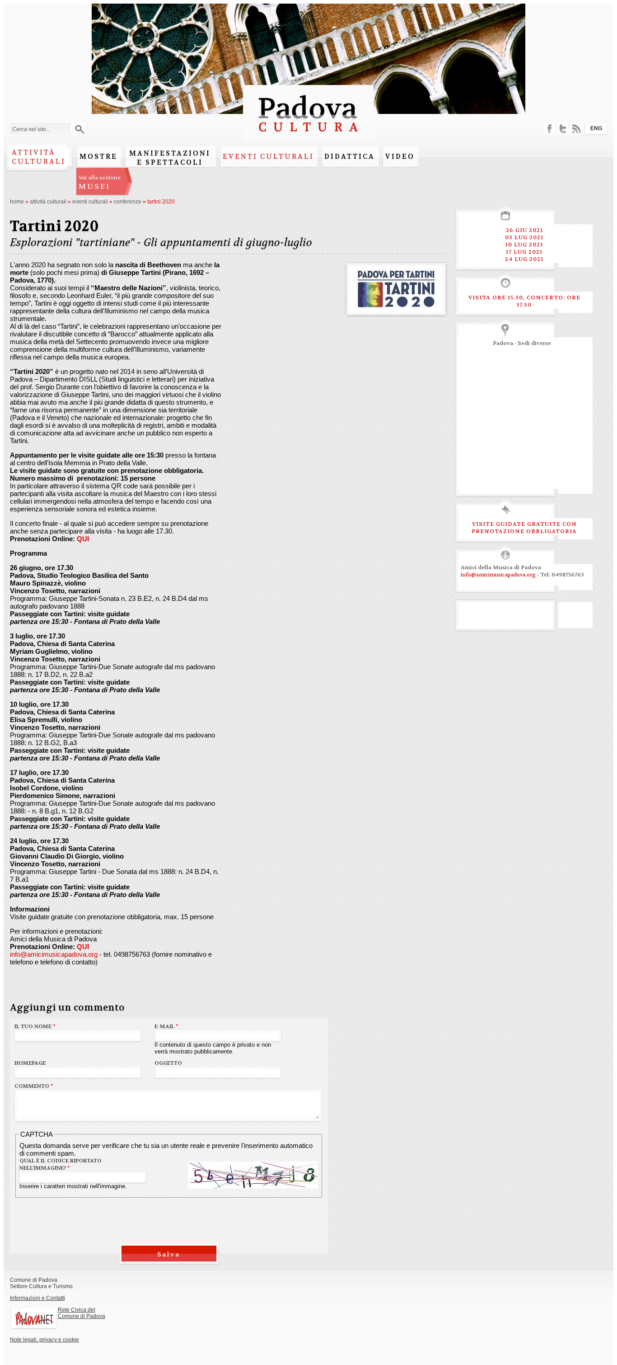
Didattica (349, 156)
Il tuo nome (35, 1026)
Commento (33, 1086)
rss (576, 128)
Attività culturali (38, 157)
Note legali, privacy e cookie (44, 1340)
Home (17, 201)
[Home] (308, 136)
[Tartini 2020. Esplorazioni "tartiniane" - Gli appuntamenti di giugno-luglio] (396, 309)
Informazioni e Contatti (37, 1298)
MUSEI (100, 182)
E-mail (166, 1026)
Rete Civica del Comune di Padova (81, 1313)
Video (400, 156)
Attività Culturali (48, 201)
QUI (83, 539)
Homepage (30, 1063)
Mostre (98, 156)
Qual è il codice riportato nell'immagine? (60, 1164)
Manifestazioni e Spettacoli (169, 158)
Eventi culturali (268, 156)
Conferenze (127, 201)
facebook (549, 128)
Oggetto (168, 1063)
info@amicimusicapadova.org (54, 954)
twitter (563, 128)
